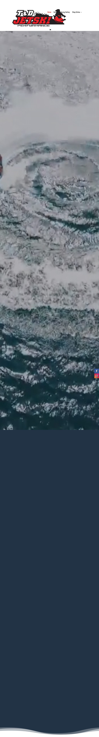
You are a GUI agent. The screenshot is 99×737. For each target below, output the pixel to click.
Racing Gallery (65, 12)
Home (49, 12)
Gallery (56, 12)
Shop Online (76, 12)
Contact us (51, 21)
